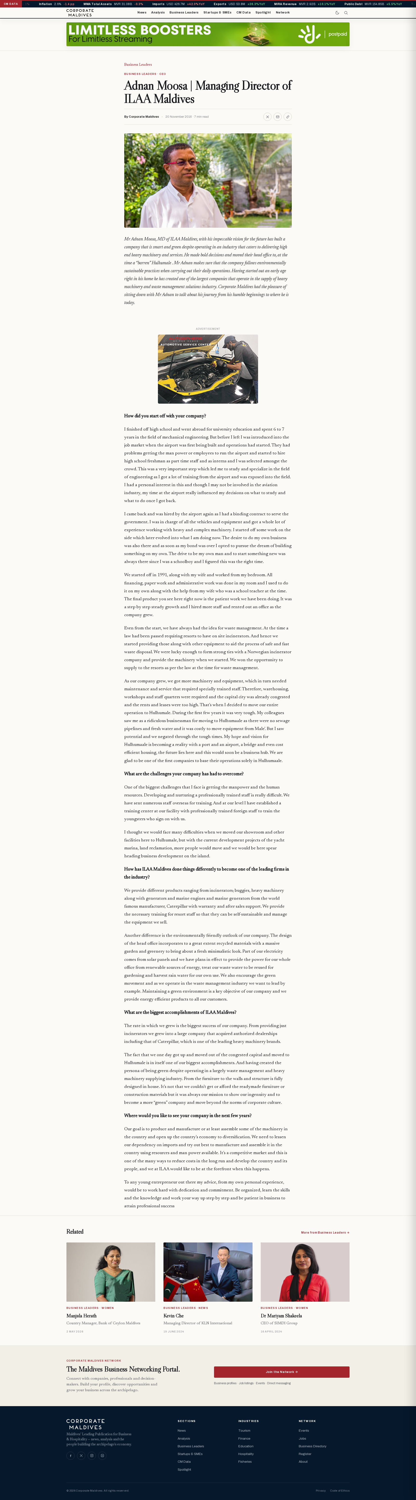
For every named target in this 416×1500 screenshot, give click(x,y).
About (303, 1461)
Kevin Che (173, 1315)
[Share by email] (277, 117)
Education (246, 1446)
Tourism (244, 1430)
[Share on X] (267, 117)
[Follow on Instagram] (92, 1456)
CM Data (243, 12)
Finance (244, 1438)
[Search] (346, 12)
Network (283, 12)
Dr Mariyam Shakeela (281, 1315)
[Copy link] (288, 117)
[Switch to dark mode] (337, 12)
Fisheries (245, 1461)
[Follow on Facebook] (70, 1456)
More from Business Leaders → (325, 1232)
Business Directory (312, 1446)
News (141, 12)
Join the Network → (282, 1372)
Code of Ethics (340, 1490)
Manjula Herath (81, 1315)
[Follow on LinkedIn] (102, 1456)
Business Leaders (183, 12)
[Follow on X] (81, 1456)
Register (305, 1454)
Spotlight (263, 12)
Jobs (302, 1438)
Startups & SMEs (217, 12)
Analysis (158, 12)
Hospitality (246, 1454)
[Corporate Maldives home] (80, 12)
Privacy (321, 1490)
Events (304, 1430)
